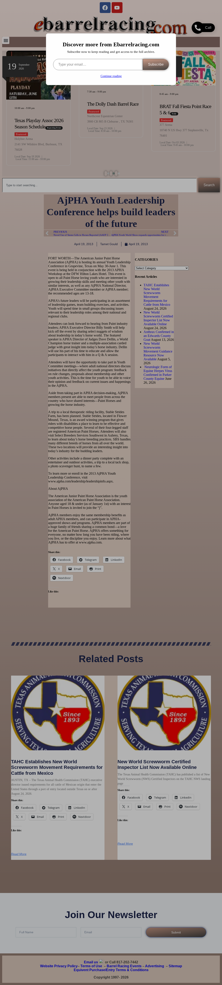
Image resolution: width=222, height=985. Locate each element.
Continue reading (111, 76)
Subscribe (156, 64)
